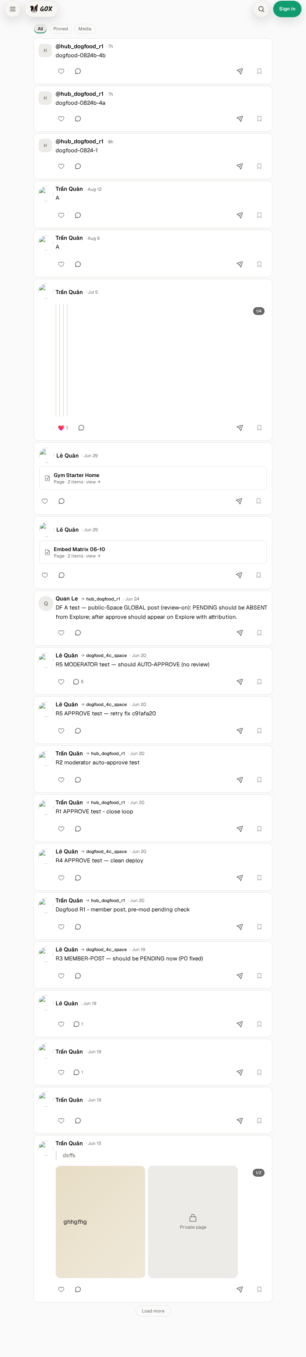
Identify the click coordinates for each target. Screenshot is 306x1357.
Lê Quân (67, 455)
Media (84, 29)
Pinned (60, 29)
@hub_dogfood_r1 (79, 46)
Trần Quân (69, 189)
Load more (153, 1311)
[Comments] (78, 71)
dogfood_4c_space (106, 655)
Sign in (287, 9)
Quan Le (67, 598)
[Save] (259, 71)
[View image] (59, 360)
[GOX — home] (41, 9)
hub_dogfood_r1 (103, 599)
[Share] (240, 71)
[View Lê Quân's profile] (46, 455)
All (40, 29)
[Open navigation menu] (12, 9)
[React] (61, 71)
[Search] (261, 9)
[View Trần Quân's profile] (45, 193)
